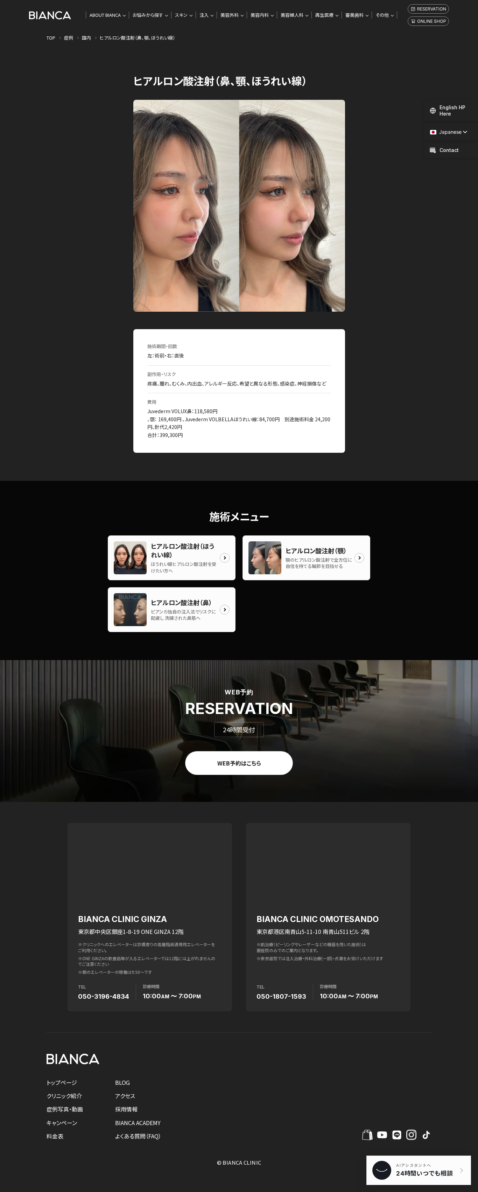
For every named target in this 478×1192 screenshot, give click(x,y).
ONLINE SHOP (431, 21)
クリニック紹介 (64, 1096)
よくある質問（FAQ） (138, 1136)
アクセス (125, 1096)
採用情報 (126, 1109)
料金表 (55, 1136)
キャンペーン (62, 1123)
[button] (446, 132)
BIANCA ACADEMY (138, 1123)
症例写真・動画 (65, 1109)
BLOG (122, 1082)
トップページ (62, 1082)
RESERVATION (431, 9)
